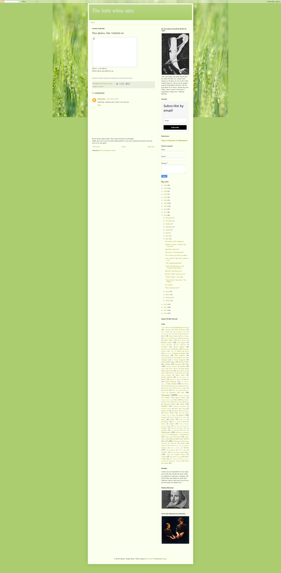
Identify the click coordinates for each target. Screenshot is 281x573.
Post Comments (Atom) (108, 150)
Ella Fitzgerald (173, 358)
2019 (165, 206)
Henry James (180, 375)
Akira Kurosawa (180, 329)
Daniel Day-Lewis (183, 351)
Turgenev (164, 452)
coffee (172, 351)
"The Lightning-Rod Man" (173, 263)
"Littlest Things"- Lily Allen (174, 277)
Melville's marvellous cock (173, 271)
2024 (165, 191)
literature (165, 395)
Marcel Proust (180, 397)
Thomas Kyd (177, 445)
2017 (165, 212)
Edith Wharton (180, 355)
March (168, 294)
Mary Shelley (185, 400)
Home (93, 22)
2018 (165, 209)
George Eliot (169, 371)
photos (102, 86)
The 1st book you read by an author (176, 255)
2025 (165, 188)
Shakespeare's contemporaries (179, 434)
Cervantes (164, 347)
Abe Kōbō (171, 327)
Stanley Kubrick (184, 439)
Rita (169, 426)
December (169, 218)
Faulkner (172, 362)
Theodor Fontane (166, 445)
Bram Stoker (182, 340)
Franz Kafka (185, 368)
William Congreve (184, 459)
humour (186, 379)
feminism (178, 364)
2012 (165, 313)
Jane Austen (171, 383)
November (169, 221)
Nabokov (164, 406)
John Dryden (175, 386)
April (167, 291)
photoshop (164, 417)
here (97, 68)
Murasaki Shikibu (170, 404)
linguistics (172, 392)
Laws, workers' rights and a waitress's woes (177, 259)
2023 (165, 194)
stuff (166, 441)
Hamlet (163, 373)
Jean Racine (185, 384)
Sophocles (172, 439)
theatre (183, 443)
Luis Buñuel (165, 397)
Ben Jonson (166, 338)
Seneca (184, 430)
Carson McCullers (166, 345)
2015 (165, 304)
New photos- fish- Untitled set (174, 241)
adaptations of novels (182, 327)
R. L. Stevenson (177, 422)
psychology (164, 422)
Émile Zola (183, 358)
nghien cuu (164, 411)
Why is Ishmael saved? (172, 288)
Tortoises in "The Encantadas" (174, 252)
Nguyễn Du (175, 411)
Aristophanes (185, 334)
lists (182, 392)
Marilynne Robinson (166, 400)
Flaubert (182, 366)
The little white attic (113, 10)
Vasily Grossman (176, 452)
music (182, 404)
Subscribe (175, 127)
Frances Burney (173, 369)
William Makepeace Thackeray (172, 461)
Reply (99, 105)
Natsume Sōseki (166, 409)
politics (172, 419)
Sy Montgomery (177, 441)
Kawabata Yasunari (180, 388)
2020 (165, 203)
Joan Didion (166, 386)
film (187, 364)
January (168, 300)
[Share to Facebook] (127, 84)
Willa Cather (173, 459)
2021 (165, 200)
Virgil (168, 454)
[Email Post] (116, 83)
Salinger (164, 428)
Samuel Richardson (177, 428)
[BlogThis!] (123, 84)
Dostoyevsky (165, 355)
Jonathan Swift (168, 388)
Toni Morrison (170, 450)
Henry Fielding (166, 375)
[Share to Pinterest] (129, 84)
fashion (163, 362)
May (167, 239)
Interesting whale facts (172, 249)
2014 (165, 307)
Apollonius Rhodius (166, 334)
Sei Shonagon (175, 430)
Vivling (163, 457)
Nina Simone (185, 411)
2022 (165, 197)
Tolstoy (186, 447)
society (178, 437)
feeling (167, 364)
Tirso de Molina (175, 448)
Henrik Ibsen (182, 373)
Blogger (164, 559)
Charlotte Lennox (166, 349)
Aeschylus (168, 329)
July (167, 233)
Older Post (151, 147)
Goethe (178, 371)
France (163, 369)
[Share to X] (125, 84)
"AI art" (163, 327)
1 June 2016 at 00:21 (112, 99)
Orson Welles (169, 413)
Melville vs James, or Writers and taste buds (175, 245)
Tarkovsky (173, 443)
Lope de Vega (182, 395)
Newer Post (96, 147)
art (98, 86)
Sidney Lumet (169, 437)
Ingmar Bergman (170, 381)
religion (171, 424)
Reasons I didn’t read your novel (175, 274)
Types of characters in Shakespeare (174, 140)
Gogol (184, 371)
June (167, 236)
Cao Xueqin (181, 342)
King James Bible (177, 390)
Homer (163, 379)
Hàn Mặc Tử (172, 373)
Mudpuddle (101, 99)
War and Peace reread (176, 457)
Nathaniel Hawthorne (179, 406)
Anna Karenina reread (179, 332)
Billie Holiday (185, 338)
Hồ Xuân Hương (181, 377)
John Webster (185, 386)
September (169, 227)
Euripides (164, 360)
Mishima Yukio (177, 402)
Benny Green (174, 338)
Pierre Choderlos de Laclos (178, 417)
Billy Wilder (169, 340)
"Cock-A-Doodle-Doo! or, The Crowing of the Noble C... (174, 267)
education (164, 358)
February (169, 297)
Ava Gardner (185, 336)
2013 (165, 310)
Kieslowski (164, 390)
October (168, 224)
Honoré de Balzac (175, 379)
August (168, 230)
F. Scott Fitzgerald (178, 360)
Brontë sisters (166, 342)
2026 (165, 185)
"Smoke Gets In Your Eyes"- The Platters (175, 281)
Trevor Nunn (182, 450)
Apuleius (176, 334)
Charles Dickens (179, 347)
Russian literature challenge (180, 426)
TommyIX (150, 559)
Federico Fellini (184, 362)
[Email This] (121, 84)
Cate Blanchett (181, 345)
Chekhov (176, 349)
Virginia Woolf (179, 454)
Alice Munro (165, 332)
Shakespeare (165, 432)
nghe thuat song (180, 408)
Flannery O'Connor (171, 366)
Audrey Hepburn (173, 336)
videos (186, 452)
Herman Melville (166, 377)
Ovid (180, 413)
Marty (176, 400)
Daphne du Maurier (180, 353)
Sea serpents (169, 285)
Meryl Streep (167, 402)
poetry (163, 419)
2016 (165, 215)
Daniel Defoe (167, 353)
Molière (186, 402)
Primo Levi (182, 419)
